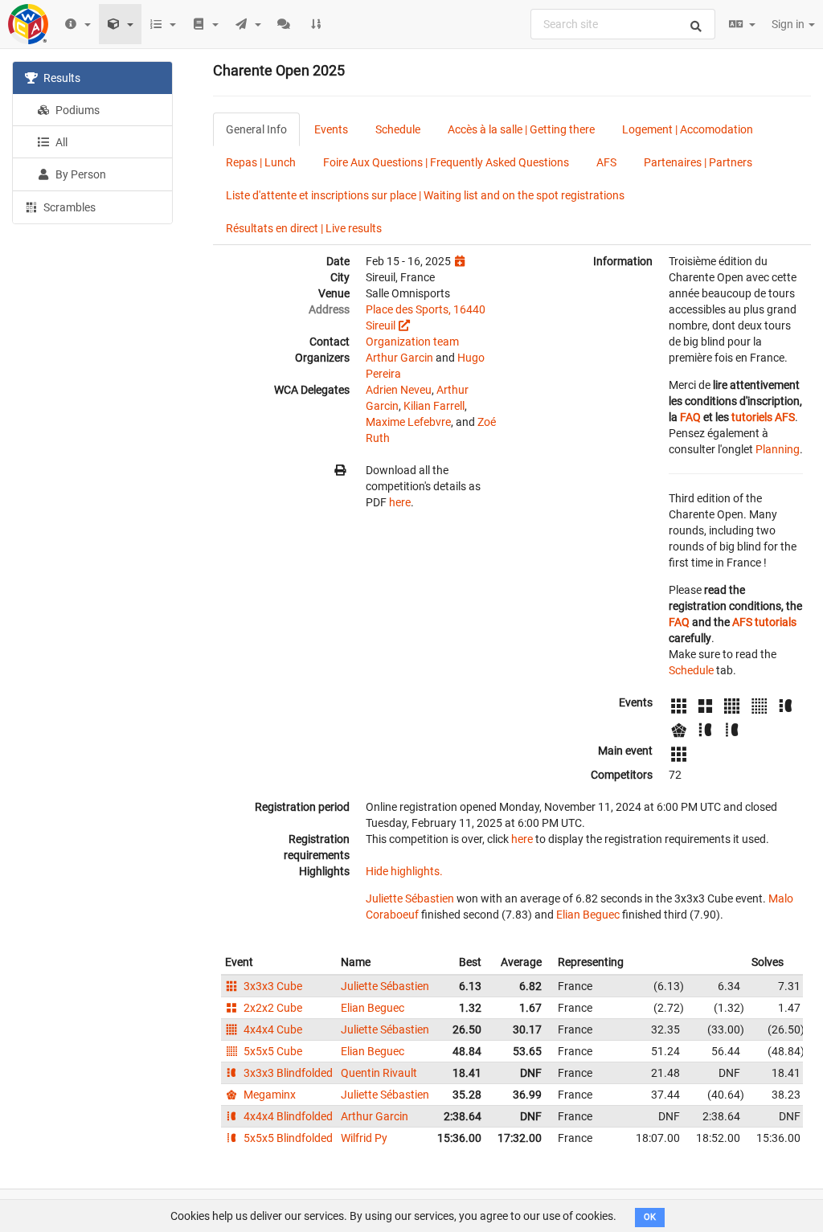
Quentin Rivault (379, 1072)
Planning (777, 449)
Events (331, 129)
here (400, 502)
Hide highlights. (404, 871)
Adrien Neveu (399, 389)
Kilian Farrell (434, 405)
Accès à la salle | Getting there (521, 129)
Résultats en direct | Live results (304, 228)
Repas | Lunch (261, 162)
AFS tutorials (764, 622)
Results (60, 78)
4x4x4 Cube (271, 1029)
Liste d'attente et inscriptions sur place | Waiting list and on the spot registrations (425, 195)
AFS (606, 162)
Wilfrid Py (364, 1138)
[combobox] (622, 24)
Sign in (789, 24)
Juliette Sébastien (410, 898)
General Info (256, 129)
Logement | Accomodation (687, 129)
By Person (79, 174)
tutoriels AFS (763, 417)
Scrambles (68, 207)
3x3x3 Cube (271, 986)
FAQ (690, 417)
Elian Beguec (588, 914)
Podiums (76, 110)
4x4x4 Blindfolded (287, 1116)
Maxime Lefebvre (408, 421)
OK (650, 1217)
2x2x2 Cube (271, 1007)
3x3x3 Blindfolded (287, 1072)
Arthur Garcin (399, 357)
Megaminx (268, 1094)
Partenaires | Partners (698, 162)
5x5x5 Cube (271, 1051)
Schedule (397, 129)
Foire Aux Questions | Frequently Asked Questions (446, 162)
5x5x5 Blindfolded (287, 1138)
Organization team (412, 341)
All (60, 142)
